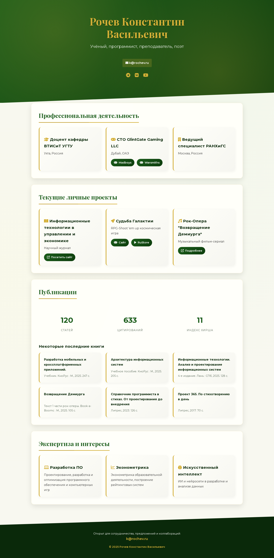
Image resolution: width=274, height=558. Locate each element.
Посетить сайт (61, 257)
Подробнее (193, 250)
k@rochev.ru (138, 63)
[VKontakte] (137, 75)
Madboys (125, 162)
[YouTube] (145, 75)
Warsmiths (152, 162)
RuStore (143, 242)
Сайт (122, 242)
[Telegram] (128, 75)
